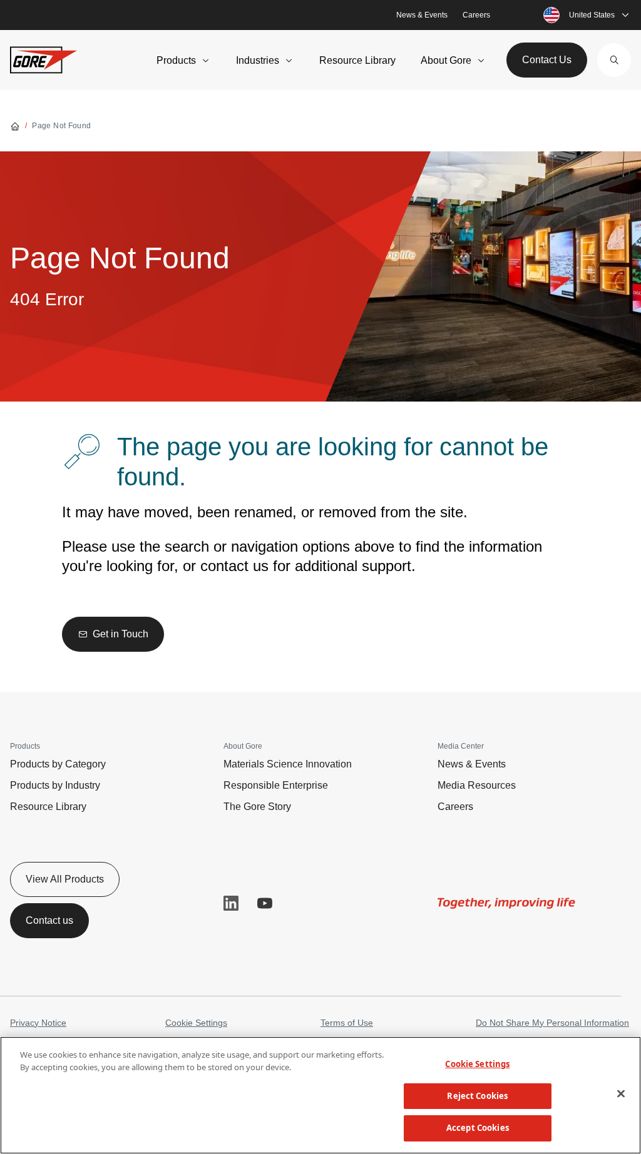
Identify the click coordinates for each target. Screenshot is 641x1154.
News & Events (422, 15)
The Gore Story (257, 806)
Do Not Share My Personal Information (552, 1023)
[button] (614, 60)
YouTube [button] (264, 903)
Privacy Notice (38, 1023)
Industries (257, 60)
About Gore (446, 60)
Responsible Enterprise (275, 785)
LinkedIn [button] (230, 903)
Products (176, 60)
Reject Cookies (477, 1095)
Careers (476, 15)
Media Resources (477, 785)
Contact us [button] (49, 920)
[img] (506, 903)
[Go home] (15, 125)
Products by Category (58, 764)
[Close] (621, 1094)
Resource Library (357, 60)
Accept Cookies (477, 1127)
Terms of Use (346, 1023)
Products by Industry (55, 785)
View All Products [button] (65, 879)
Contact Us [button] (547, 59)
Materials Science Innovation (287, 764)
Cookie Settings (196, 1023)
